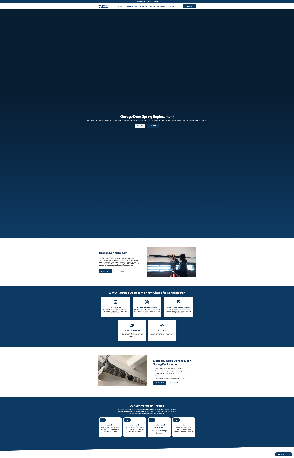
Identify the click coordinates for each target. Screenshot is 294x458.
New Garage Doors (131, 6)
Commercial (143, 6)
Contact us (173, 6)
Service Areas (161, 6)
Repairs (120, 6)
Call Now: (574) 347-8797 (283, 454)
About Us (152, 6)
